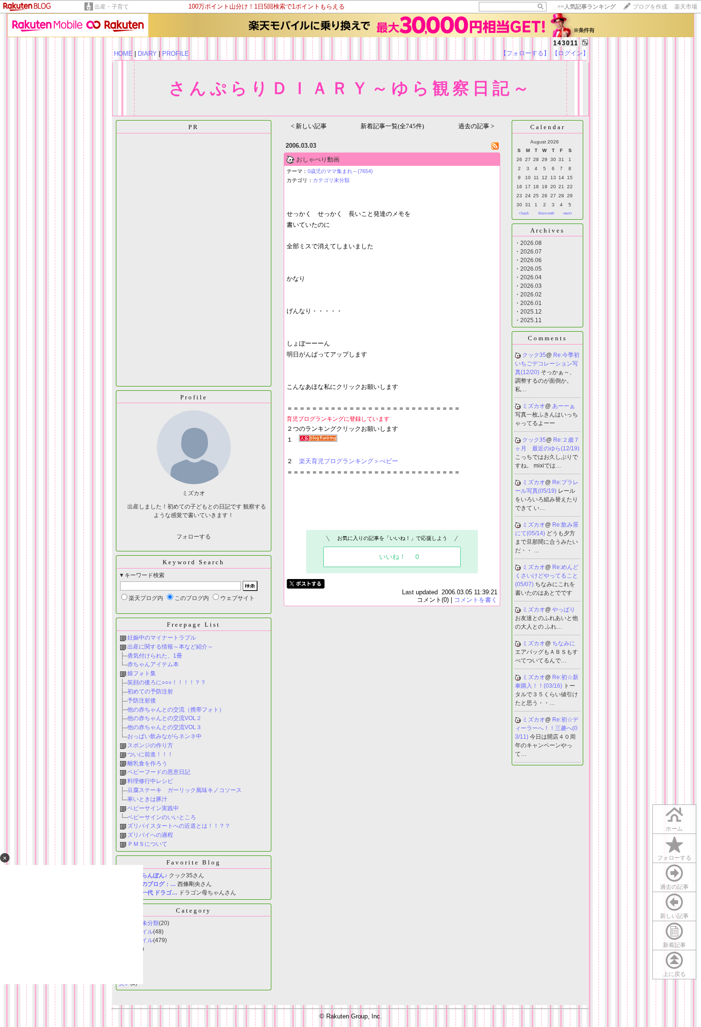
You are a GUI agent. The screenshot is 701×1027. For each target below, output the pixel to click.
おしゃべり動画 (318, 159)
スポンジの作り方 (150, 745)
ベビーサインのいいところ (161, 817)
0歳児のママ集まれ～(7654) (340, 171)
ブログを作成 (650, 6)
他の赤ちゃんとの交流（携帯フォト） (176, 709)
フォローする (674, 857)
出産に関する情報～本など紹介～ (170, 646)
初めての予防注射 (150, 691)
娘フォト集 (141, 673)
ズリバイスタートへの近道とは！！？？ (178, 826)
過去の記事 (674, 887)
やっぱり (563, 609)
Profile (193, 397)
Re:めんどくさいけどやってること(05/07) (546, 576)
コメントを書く (475, 599)
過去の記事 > (476, 126)
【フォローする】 (525, 53)
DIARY (147, 53)
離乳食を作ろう (147, 763)
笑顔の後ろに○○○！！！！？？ (166, 682)
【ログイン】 (570, 53)
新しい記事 (674, 916)
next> (567, 213)
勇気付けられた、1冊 (154, 655)
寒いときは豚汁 (147, 799)
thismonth (546, 213)
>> (586, 6)
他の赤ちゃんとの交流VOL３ (164, 727)
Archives (547, 230)
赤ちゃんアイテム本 (153, 664)
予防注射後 (141, 700)
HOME (123, 53)
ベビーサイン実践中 (153, 808)
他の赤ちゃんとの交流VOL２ (164, 718)
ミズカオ (533, 406)
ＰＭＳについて (147, 844)
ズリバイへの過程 (150, 835)
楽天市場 (685, 6)
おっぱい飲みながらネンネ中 (164, 736)
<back (524, 213)
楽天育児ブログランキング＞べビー (348, 461)
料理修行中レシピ (150, 781)
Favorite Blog (193, 862)
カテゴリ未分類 (331, 180)
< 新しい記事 (309, 126)
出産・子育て (111, 6)
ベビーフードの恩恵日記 (158, 772)
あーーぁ (563, 406)
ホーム (674, 828)
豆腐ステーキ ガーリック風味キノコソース (184, 790)
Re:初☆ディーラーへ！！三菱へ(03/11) (546, 728)
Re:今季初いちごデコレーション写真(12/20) (547, 364)
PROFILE (175, 53)
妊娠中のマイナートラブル (161, 637)
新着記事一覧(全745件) (392, 126)
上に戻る (674, 974)
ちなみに (563, 643)
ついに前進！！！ (150, 754)
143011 (565, 43)
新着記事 (674, 945)
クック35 (534, 355)
